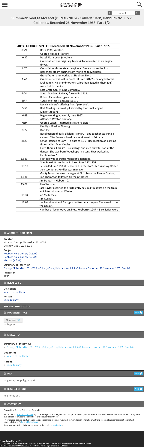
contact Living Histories (54, 443)
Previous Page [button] (110, 13)
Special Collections (25, 414)
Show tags (11, 320)
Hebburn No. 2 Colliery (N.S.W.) (20, 257)
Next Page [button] (137, 13)
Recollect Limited (38, 446)
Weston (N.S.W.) (12, 260)
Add (137, 312)
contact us (57, 425)
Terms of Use (17, 441)
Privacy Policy (5, 441)
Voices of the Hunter (18, 356)
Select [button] (133, 13)
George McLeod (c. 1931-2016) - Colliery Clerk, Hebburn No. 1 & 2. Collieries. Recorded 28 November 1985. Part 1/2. (70, 347)
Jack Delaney (14, 365)
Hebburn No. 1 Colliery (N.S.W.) (20, 253)
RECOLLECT (4, 446)
